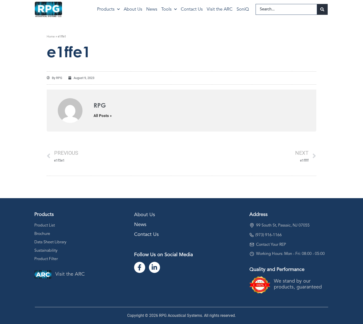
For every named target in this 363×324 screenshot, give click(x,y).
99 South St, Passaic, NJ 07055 (283, 226)
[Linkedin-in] (154, 267)
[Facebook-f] (139, 267)
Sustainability (46, 251)
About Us (133, 9)
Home (51, 36)
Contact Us (192, 9)
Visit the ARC (220, 9)
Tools (166, 9)
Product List (44, 226)
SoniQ (243, 9)
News (151, 9)
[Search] (322, 9)
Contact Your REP (271, 245)
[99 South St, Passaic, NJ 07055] (251, 225)
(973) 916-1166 (268, 235)
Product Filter (46, 259)
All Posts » (103, 116)
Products (106, 9)
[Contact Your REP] (251, 244)
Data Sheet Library (50, 242)
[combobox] (286, 9)
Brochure (42, 234)
